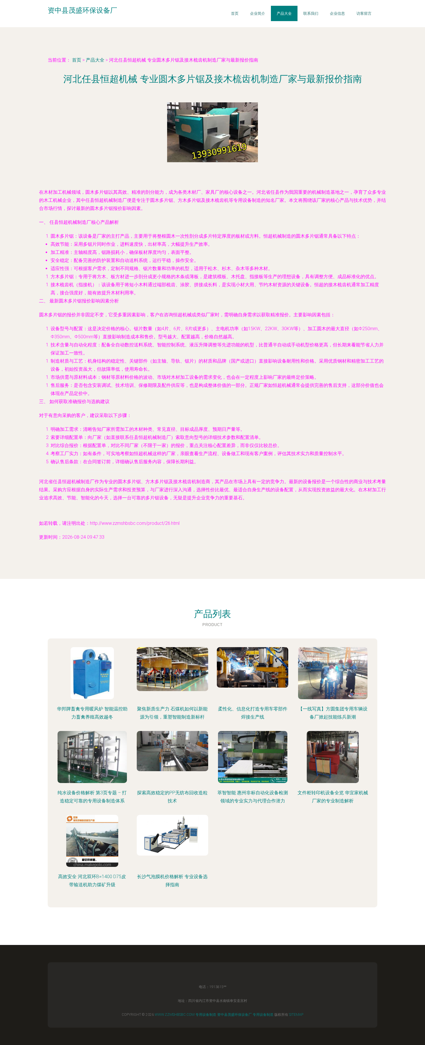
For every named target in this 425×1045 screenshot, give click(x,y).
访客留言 (364, 13)
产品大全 (284, 13)
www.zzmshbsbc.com (175, 1015)
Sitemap (296, 1015)
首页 (235, 13)
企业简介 (257, 13)
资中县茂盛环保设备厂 (234, 1015)
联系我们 (310, 13)
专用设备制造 (205, 1015)
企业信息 (337, 13)
